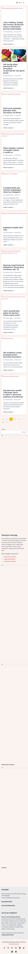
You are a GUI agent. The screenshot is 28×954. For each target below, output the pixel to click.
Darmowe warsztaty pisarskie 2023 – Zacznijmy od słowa (12, 110)
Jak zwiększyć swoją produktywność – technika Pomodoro (12, 355)
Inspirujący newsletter (10, 561)
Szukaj (3, 429)
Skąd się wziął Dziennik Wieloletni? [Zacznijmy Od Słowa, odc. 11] (13, 267)
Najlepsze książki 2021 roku (13, 228)
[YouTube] (8, 947)
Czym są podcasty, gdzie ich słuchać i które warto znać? (11, 313)
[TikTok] (23, 947)
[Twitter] (12, 947)
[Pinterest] (16, 951)
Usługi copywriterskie (9, 559)
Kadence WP (15, 944)
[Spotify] (12, 951)
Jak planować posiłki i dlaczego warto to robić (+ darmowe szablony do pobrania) (13, 393)
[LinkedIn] (19, 947)
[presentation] (14, 13)
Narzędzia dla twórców (10, 557)
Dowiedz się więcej (9, 44)
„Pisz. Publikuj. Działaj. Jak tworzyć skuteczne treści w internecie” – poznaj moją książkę (13, 25)
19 (3, 422)
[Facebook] (4, 947)
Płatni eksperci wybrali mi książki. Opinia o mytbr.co (13, 150)
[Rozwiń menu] (16, 2)
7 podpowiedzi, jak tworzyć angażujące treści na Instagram (12, 190)
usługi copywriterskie (8, 935)
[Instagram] (16, 947)
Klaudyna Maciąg (9, 31)
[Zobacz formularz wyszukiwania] (24, 2)
